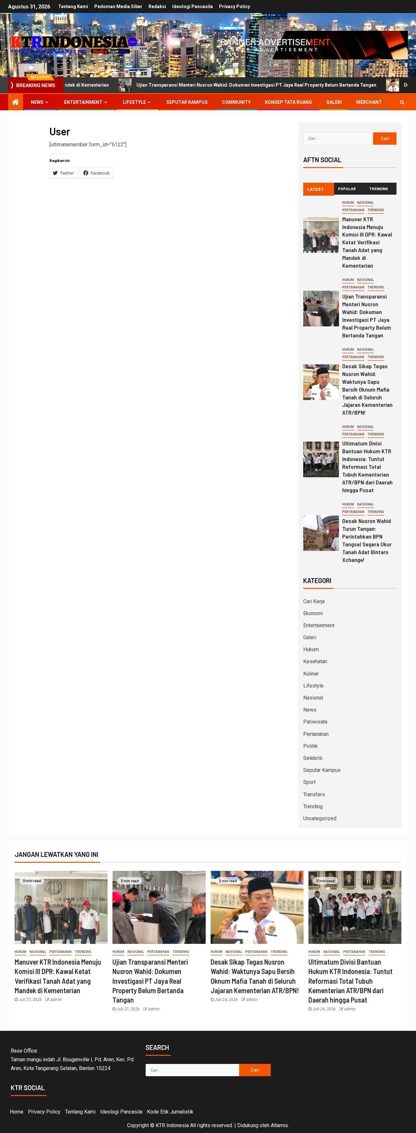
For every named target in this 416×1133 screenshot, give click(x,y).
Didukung (247, 1125)
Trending (376, 210)
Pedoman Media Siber (118, 6)
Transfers (314, 794)
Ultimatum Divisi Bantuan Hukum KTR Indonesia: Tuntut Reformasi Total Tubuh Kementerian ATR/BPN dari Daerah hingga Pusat (367, 466)
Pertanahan (353, 210)
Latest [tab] (315, 189)
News (37, 102)
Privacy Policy (234, 6)
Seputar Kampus (187, 102)
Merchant (369, 102)
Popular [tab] (347, 188)
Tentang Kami (73, 6)
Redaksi (157, 6)
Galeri (334, 102)
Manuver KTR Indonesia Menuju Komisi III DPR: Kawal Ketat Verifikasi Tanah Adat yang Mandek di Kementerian (367, 242)
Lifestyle (134, 102)
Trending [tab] (378, 188)
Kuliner (311, 674)
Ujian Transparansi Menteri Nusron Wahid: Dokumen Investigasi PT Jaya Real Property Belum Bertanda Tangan (220, 85)
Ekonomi (313, 613)
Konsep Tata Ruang (288, 102)
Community (236, 102)
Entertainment (83, 102)
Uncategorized (319, 818)
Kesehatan (315, 661)
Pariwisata (315, 722)
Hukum (348, 202)
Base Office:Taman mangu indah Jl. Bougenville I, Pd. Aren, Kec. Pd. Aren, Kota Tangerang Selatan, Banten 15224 (73, 1059)
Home (16, 1112)
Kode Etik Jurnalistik (170, 1112)
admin (56, 999)
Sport (309, 782)
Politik (310, 746)
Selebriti (312, 758)
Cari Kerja (314, 601)
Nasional (365, 202)
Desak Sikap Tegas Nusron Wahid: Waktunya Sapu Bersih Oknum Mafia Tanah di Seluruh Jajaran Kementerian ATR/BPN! (367, 389)
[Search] (402, 102)
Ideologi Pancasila (192, 6)
